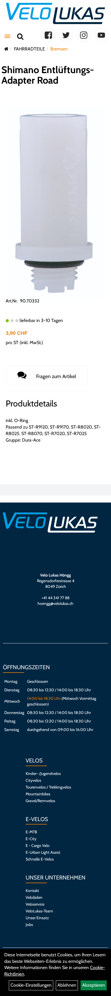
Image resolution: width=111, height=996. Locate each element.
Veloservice (35, 904)
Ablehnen (66, 985)
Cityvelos (33, 780)
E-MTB (31, 831)
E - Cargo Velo (38, 845)
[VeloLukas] (55, 13)
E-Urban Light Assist (43, 852)
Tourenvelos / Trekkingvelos (48, 787)
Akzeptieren (93, 985)
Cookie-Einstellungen (31, 985)
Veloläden (34, 897)
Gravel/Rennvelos (40, 800)
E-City (31, 838)
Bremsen (59, 49)
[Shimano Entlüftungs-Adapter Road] (55, 201)
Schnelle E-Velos (40, 859)
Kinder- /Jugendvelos (43, 773)
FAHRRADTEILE (29, 49)
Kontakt (32, 890)
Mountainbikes (38, 793)
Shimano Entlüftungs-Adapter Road (47, 75)
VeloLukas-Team (39, 911)
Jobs (29, 924)
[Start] (6, 49)
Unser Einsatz (37, 917)
